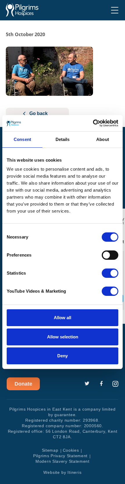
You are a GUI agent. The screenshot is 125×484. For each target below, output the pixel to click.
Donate (23, 384)
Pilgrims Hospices (22, 10)
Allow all (62, 317)
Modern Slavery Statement (62, 461)
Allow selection (62, 336)
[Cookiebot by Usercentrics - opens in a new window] (92, 123)
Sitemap (50, 450)
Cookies (71, 450)
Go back (38, 113)
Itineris (74, 472)
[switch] (110, 255)
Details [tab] (63, 139)
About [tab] (102, 139)
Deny (62, 355)
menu (115, 10)
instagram (115, 383)
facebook (101, 383)
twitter (87, 383)
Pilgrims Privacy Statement (60, 455)
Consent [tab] (22, 139)
